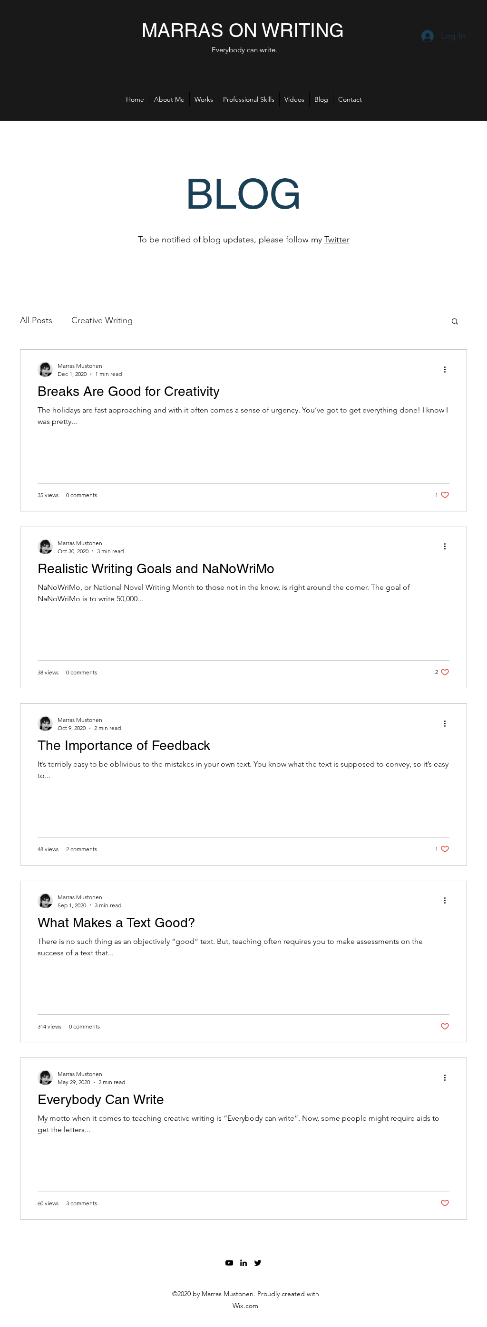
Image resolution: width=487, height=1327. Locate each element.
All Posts (36, 320)
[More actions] (448, 369)
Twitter (337, 239)
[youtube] (229, 1263)
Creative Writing (102, 320)
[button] (454, 322)
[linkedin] (243, 1263)
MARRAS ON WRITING (243, 30)
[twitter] (258, 1263)
